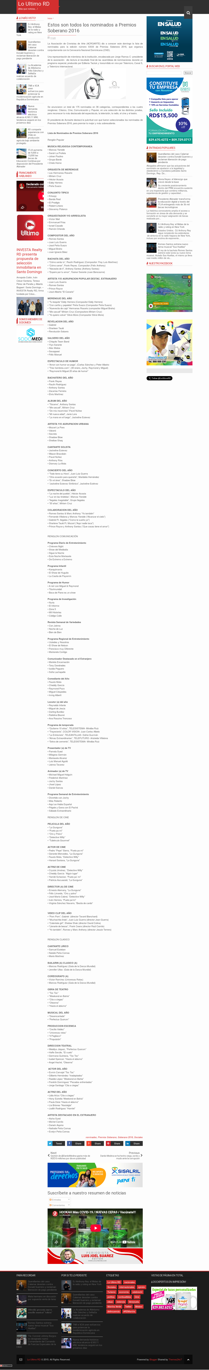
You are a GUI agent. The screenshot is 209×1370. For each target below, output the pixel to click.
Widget (117, 798)
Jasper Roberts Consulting (107, 798)
